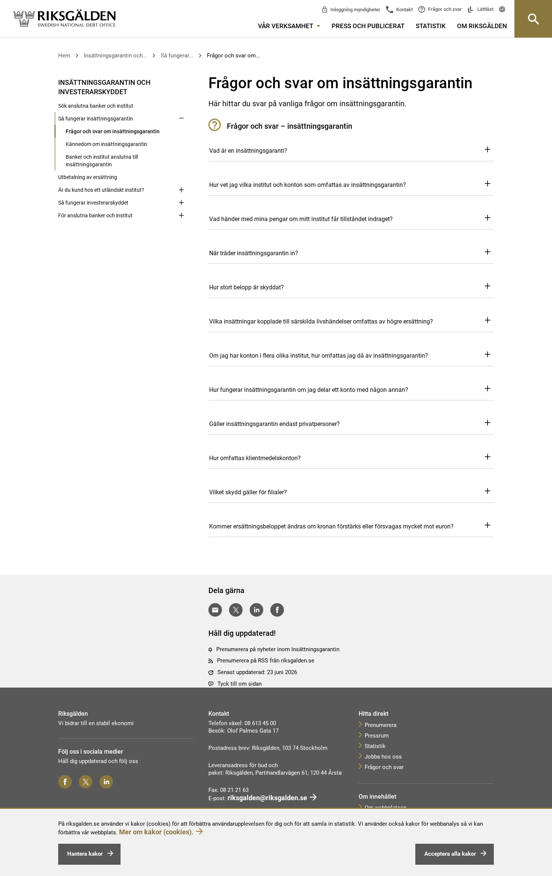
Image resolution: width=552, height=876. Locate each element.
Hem (64, 55)
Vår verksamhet (286, 26)
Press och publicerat (368, 26)
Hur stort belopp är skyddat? (246, 287)
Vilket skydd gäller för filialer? (248, 492)
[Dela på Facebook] (277, 610)
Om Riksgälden (482, 26)
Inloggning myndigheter (354, 9)
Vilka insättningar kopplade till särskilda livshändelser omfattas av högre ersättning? (321, 321)
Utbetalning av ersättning (87, 177)
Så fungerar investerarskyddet (93, 203)
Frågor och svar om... (233, 55)
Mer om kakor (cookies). (156, 832)
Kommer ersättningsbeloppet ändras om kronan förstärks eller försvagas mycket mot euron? (331, 526)
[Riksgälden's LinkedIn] (106, 782)
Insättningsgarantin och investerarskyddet (104, 87)
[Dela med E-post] (215, 610)
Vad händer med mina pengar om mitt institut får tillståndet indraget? (301, 219)
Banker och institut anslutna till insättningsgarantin (102, 160)
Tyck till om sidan (239, 683)
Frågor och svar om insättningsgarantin (113, 131)
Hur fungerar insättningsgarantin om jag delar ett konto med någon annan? (308, 389)
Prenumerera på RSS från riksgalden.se (265, 660)
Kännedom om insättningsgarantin (106, 144)
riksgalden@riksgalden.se (267, 798)
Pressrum (377, 735)
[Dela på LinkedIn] (256, 610)
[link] (65, 18)
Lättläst (484, 9)
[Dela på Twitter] (236, 610)
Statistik (431, 26)
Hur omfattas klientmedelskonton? (255, 458)
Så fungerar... (177, 55)
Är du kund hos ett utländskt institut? (101, 190)
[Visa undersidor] (181, 81)
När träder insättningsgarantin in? (253, 253)
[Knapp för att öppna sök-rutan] (533, 19)
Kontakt (404, 9)
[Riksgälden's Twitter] (85, 782)
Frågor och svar (444, 9)
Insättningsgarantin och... (115, 55)
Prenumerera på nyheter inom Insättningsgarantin (277, 649)
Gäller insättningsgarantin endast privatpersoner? (274, 423)
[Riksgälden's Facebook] (65, 782)
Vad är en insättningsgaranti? (248, 150)
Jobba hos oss (383, 756)
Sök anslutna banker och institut (95, 106)
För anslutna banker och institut (95, 215)
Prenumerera (381, 725)
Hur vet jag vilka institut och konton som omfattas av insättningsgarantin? (307, 184)
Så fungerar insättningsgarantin (95, 119)
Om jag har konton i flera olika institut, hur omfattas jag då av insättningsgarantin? (318, 355)
